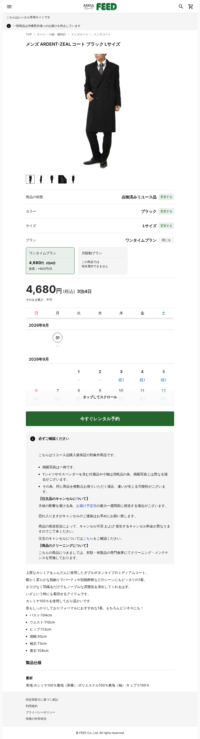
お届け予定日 (86, 505)
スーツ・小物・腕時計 (51, 34)
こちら (88, 538)
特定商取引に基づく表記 (42, 699)
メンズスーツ (80, 34)
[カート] (191, 6)
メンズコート (102, 34)
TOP (29, 34)
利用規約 (32, 706)
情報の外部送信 (36, 718)
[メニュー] (9, 6)
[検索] (181, 6)
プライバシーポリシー (40, 712)
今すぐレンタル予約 (100, 418)
